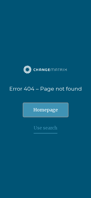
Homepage (45, 110)
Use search (45, 128)
